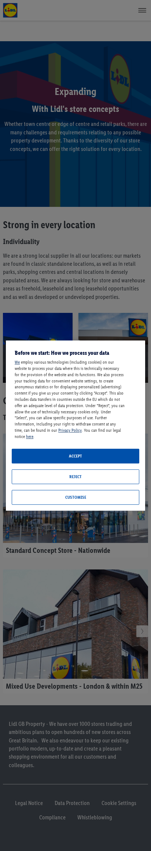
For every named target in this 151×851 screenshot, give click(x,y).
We (17, 362)
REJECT (75, 476)
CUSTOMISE (75, 497)
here (29, 436)
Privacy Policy (70, 430)
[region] (75, 425)
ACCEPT (75, 456)
